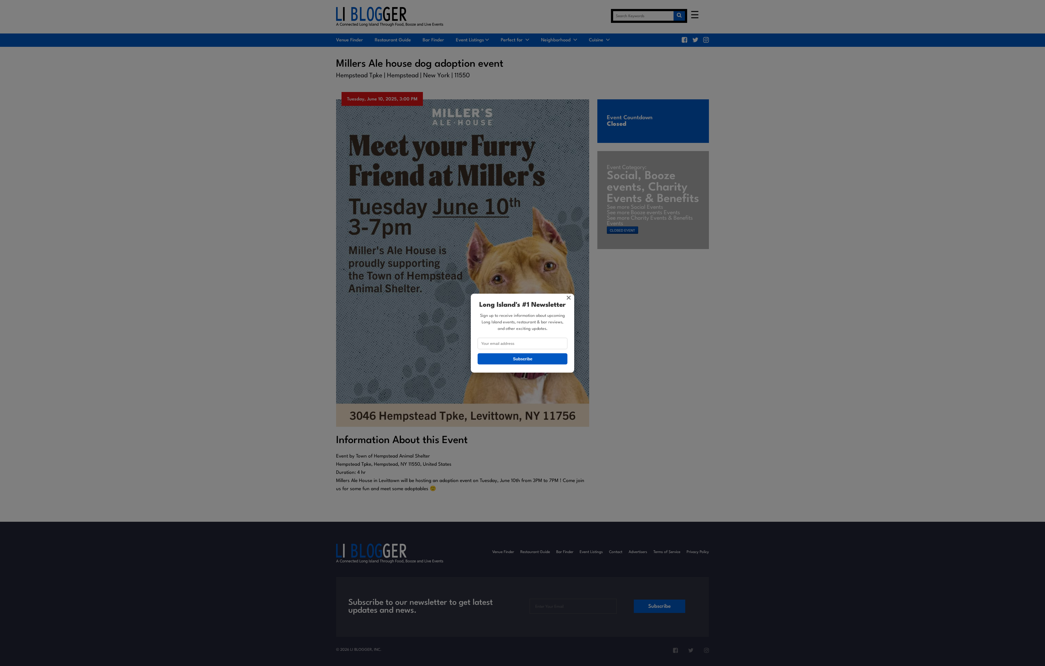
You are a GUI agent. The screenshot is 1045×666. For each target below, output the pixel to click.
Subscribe (522, 359)
